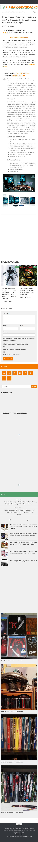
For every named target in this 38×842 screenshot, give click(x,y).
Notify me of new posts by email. (12, 354)
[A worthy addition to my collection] (9, 32)
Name (5, 325)
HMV (21, 73)
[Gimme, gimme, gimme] (11, 32)
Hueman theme (28, 836)
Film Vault (13, 12)
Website (5, 332)
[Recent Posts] (10, 520)
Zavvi (17, 73)
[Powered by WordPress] (13, 836)
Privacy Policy (19, 834)
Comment (6, 313)
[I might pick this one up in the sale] (5, 32)
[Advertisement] (19, 236)
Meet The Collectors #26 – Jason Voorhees (12, 661)
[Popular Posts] (28, 520)
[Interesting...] (7, 32)
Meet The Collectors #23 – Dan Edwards (12, 812)
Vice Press (26, 73)
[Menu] (36, 2)
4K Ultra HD (5, 12)
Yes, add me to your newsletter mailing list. (16, 344)
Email (21, 325)
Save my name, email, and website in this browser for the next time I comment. (19, 339)
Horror (20, 12)
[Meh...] (3, 32)
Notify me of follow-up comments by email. (14, 349)
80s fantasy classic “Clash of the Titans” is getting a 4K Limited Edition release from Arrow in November (23, 526)
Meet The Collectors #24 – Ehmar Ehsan (12, 762)
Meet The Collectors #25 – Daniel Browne (12, 711)
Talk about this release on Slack (19, 37)
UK (24, 12)
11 (17, 267)
